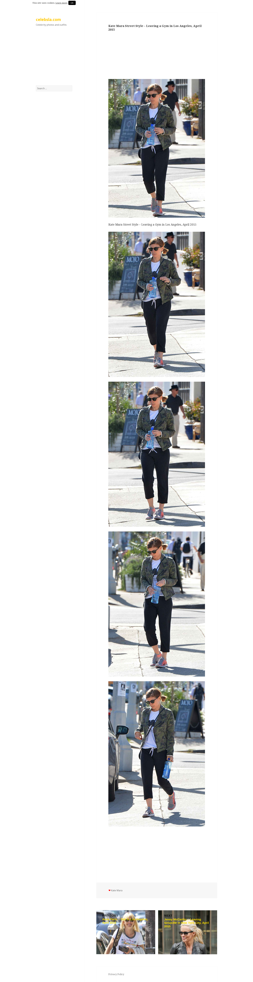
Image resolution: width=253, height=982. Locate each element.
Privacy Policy (116, 974)
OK (72, 2)
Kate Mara (116, 890)
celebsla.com (48, 19)
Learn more (61, 2)
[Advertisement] (54, 59)
